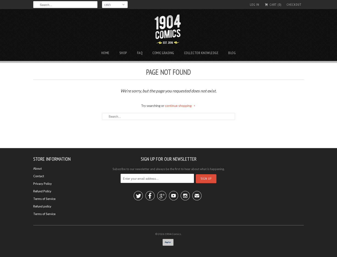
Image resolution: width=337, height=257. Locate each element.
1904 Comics (173, 234)
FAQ (140, 52)
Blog (232, 52)
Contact (38, 176)
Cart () (275, 5)
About (37, 168)
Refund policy (42, 206)
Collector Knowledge (201, 52)
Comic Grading (163, 52)
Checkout (294, 5)
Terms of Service (44, 199)
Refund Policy (42, 191)
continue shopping (178, 106)
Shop (123, 52)
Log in (254, 5)
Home (105, 52)
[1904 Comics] (168, 30)
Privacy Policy (42, 183)
